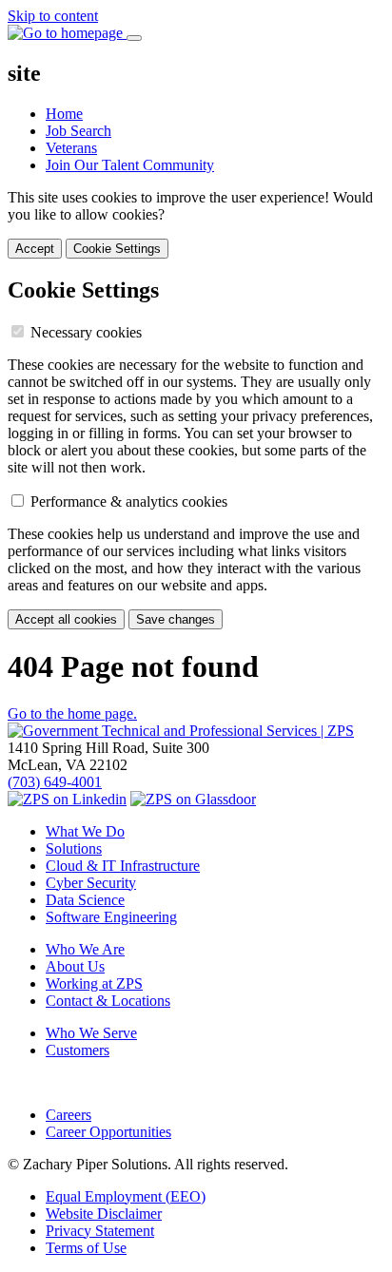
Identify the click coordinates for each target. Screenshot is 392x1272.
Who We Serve (91, 1033)
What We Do (85, 831)
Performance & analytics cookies (128, 501)
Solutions (74, 848)
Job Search (78, 131)
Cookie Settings (117, 248)
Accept (34, 248)
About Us (75, 966)
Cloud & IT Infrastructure (123, 866)
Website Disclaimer (104, 1213)
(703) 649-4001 (55, 782)
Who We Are (85, 949)
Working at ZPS (94, 983)
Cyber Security (91, 883)
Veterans (71, 148)
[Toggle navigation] (134, 38)
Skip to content (53, 16)
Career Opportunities (108, 1132)
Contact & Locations (108, 1001)
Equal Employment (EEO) (126, 1196)
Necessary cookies (86, 332)
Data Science (85, 900)
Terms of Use (86, 1248)
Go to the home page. (72, 713)
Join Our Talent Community (130, 165)
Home (64, 114)
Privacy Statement (100, 1231)
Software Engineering (111, 917)
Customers (77, 1050)
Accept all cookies (66, 619)
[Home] (181, 731)
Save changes (175, 619)
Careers (68, 1115)
